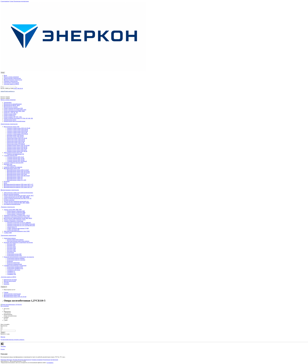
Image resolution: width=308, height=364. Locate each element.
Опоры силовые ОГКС (10, 114)
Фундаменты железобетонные (12, 204)
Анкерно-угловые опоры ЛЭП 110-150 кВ (18, 128)
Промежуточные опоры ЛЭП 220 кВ (17, 147)
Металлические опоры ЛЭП (11, 126)
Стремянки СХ (11, 272)
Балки (5, 183)
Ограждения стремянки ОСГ (15, 267)
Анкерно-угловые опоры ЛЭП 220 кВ (17, 129)
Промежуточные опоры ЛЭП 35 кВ (17, 149)
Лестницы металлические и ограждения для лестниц (18, 242)
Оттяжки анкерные (9, 200)
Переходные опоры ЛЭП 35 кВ (15, 142)
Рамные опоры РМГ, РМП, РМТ (13, 209)
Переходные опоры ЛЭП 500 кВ (16, 144)
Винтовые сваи (8, 164)
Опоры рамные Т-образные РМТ (16, 214)
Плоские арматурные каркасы (15, 239)
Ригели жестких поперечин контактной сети (16, 201)
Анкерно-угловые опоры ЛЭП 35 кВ (17, 132)
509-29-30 (18, 88)
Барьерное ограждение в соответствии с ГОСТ (17, 215)
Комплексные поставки (10, 279)
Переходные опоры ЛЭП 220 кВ (16, 139)
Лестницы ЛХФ (11, 251)
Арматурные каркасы (10, 238)
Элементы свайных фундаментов (13, 167)
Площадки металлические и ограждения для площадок (19, 257)
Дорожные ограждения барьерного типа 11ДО (17, 217)
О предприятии (5, 1)
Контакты (6, 284)
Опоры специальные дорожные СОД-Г (15, 219)
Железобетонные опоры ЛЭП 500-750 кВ (18, 175)
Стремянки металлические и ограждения (15, 265)
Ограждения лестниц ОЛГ (14, 254)
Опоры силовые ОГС (10, 115)
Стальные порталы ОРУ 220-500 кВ (17, 161)
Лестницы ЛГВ (11, 244)
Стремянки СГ (11, 271)
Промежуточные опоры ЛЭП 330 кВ (17, 148)
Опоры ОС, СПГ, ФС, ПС (11, 112)
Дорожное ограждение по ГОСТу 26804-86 (19, 222)
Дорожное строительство (11, 81)
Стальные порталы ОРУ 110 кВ (15, 158)
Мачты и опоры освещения (11, 77)
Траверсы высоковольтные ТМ (15, 154)
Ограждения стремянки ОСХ (15, 268)
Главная (6, 292)
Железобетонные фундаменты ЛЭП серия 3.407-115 (18, 187)
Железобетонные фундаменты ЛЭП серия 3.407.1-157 (18, 184)
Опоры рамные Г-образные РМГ (16, 211)
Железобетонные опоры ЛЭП (12, 168)
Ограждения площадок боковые (16, 258)
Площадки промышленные (14, 264)
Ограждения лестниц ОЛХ (14, 255)
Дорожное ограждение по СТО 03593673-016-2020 (21, 224)
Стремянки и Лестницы (13, 270)
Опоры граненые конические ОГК (13, 108)
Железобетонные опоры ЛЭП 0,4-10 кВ (18, 170)
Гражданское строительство (11, 82)
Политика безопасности (24, 359)
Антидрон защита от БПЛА (11, 84)
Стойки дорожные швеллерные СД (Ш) (18, 228)
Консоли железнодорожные (11, 194)
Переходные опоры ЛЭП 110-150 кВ (17, 138)
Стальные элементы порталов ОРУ (13, 162)
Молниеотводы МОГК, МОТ (12, 105)
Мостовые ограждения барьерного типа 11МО (17, 231)
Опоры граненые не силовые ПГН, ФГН (15, 109)
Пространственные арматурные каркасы (18, 241)
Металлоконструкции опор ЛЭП (13, 152)
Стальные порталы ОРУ (10, 155)
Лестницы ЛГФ (11, 246)
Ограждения (10, 252)
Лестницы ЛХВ (11, 248)
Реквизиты (4, 359)
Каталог (5, 98)
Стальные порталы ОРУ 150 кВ (15, 159)
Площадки (10, 261)
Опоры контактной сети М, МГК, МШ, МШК (16, 197)
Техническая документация (21, 1)
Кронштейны (7, 102)
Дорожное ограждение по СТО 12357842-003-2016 (21, 225)
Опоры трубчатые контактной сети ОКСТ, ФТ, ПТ (17, 198)
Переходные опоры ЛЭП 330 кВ (16, 141)
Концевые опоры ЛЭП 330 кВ (15, 136)
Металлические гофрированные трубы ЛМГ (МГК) (18, 218)
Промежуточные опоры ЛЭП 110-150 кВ (18, 145)
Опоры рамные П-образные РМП (16, 212)
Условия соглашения (37, 359)
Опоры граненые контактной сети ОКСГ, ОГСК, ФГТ (19, 195)
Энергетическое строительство (12, 78)
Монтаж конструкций (10, 281)
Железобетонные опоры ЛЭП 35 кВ (17, 174)
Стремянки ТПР (11, 274)
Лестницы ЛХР (11, 249)
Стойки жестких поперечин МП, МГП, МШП (16, 202)
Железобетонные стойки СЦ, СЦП (16, 180)
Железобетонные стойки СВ (15, 177)
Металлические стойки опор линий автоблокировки (18, 192)
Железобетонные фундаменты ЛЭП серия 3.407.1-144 (18, 185)
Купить (3, 332)
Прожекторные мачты (10, 119)
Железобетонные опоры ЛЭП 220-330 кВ (18, 172)
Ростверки (7, 181)
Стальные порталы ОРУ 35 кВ (15, 157)
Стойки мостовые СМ (13, 229)
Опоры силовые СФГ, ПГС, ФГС (13, 117)
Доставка (6, 282)
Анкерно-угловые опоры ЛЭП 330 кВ (17, 131)
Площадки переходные (13, 262)
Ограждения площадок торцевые (16, 259)
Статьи (11, 1)
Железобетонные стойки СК (15, 178)
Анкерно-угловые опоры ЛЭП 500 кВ (17, 134)
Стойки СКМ (8, 232)
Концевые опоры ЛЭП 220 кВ (15, 135)
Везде (5, 75)
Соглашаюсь (50, 362)
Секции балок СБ (12, 227)
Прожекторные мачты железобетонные (14, 121)
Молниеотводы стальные (11, 106)
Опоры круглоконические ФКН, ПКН (14, 111)
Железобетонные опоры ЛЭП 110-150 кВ (18, 171)
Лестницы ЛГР (11, 245)
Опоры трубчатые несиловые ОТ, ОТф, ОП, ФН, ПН (18, 118)
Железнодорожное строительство (13, 79)
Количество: (4, 326)
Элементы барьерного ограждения (13, 221)
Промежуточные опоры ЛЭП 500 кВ (17, 151)
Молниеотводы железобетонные (13, 104)
